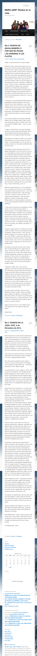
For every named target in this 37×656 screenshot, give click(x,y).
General (13, 315)
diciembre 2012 (9, 637)
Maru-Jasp (18, 39)
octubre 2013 (8, 633)
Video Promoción (14, 31)
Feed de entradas (9, 545)
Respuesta (19, 536)
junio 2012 (7, 640)
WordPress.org (9, 549)
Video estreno (24, 31)
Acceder (7, 544)
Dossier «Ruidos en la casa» (12, 34)
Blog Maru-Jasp (10, 644)
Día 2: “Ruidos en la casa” (12, 606)
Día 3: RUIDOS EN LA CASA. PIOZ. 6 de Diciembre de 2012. (14, 325)
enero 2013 (7, 635)
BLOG (27, 34)
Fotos (22, 34)
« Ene (10, 567)
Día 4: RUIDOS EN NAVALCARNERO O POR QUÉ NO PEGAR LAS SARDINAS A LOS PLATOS (14, 51)
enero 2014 (7, 631)
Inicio (6, 31)
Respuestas (19, 315)
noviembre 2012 (9, 638)
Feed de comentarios (10, 547)
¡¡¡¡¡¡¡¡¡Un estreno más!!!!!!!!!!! (12, 593)
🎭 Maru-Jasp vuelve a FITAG (12, 647)
